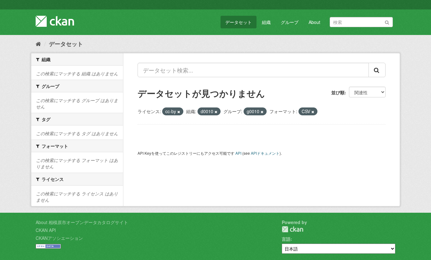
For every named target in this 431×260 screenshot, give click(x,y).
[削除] (178, 111)
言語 (286, 239)
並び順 (338, 92)
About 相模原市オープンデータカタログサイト (82, 222)
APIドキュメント (265, 153)
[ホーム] (38, 43)
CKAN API (46, 230)
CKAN (292, 229)
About (314, 22)
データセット (238, 22)
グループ (289, 22)
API (238, 153)
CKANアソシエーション (59, 238)
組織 (266, 22)
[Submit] (387, 21)
